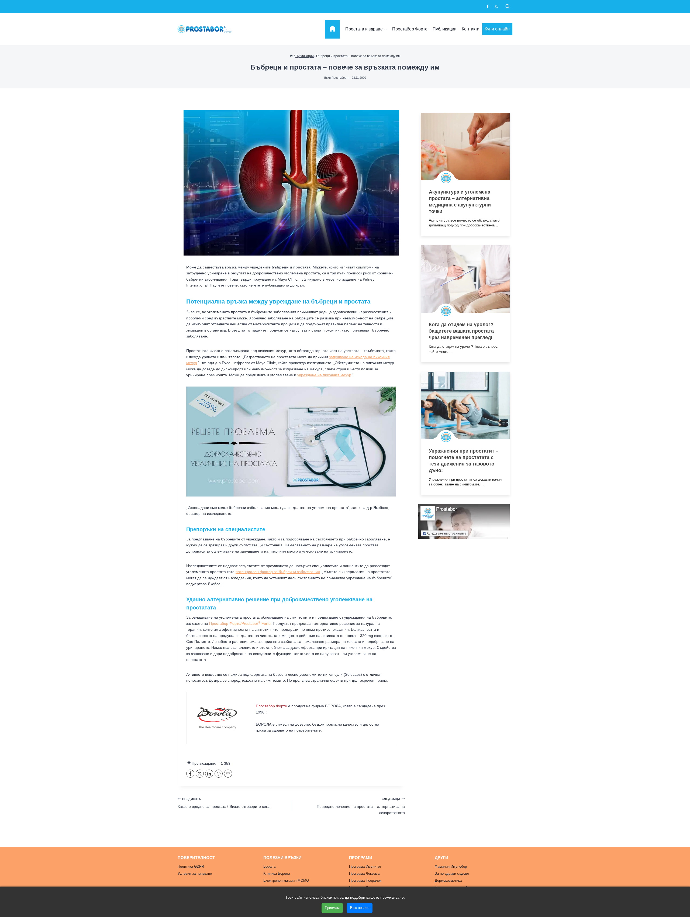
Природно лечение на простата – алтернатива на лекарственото (361, 806)
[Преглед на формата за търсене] (507, 6)
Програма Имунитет (365, 866)
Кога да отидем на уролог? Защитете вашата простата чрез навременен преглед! (461, 331)
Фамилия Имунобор (451, 866)
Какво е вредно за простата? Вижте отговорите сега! (224, 803)
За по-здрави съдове (452, 873)
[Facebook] (487, 6)
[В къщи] (291, 56)
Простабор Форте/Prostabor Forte (240, 623)
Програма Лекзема (364, 873)
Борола (269, 866)
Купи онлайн (497, 29)
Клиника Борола (276, 873)
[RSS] (496, 6)
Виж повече (359, 908)
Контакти (470, 29)
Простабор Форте (409, 29)
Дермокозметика (448, 880)
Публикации (445, 29)
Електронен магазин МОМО (286, 880)
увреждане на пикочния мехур (324, 375)
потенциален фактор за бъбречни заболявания (278, 572)
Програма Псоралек (365, 880)
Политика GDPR (191, 866)
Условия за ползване (195, 873)
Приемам (332, 908)
